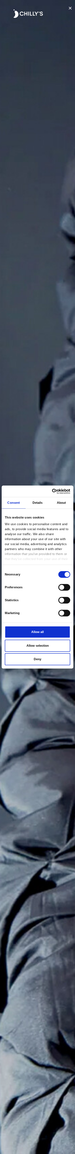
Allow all (37, 632)
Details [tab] (37, 502)
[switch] (64, 587)
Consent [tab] (13, 502)
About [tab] (61, 502)
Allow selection (37, 645)
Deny (37, 659)
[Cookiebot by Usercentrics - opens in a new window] (53, 491)
